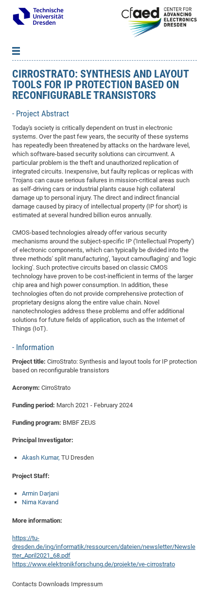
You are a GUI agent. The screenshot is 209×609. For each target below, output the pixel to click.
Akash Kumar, (41, 457)
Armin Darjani (40, 493)
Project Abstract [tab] (41, 113)
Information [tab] (34, 347)
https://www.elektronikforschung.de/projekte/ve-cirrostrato (93, 564)
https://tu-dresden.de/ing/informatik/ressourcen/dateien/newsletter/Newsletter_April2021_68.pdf (103, 546)
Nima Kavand (40, 502)
